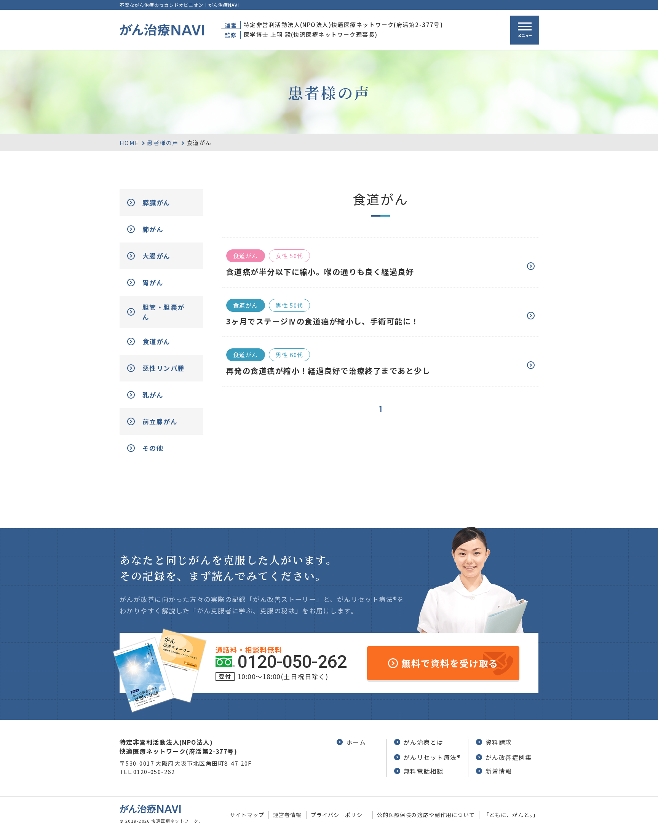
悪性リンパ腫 (163, 368)
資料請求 (499, 742)
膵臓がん (156, 202)
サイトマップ (247, 815)
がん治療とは (424, 742)
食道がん (156, 341)
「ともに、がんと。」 (511, 815)
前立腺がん (159, 421)
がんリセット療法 (432, 757)
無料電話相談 (424, 771)
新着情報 (499, 771)
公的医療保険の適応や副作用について (426, 815)
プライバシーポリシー (339, 815)
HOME (129, 143)
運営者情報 (287, 815)
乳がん (152, 394)
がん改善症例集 (509, 757)
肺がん (152, 229)
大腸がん (156, 255)
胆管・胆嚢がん (163, 312)
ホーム (356, 742)
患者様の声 (162, 143)
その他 (152, 448)
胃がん (152, 282)
